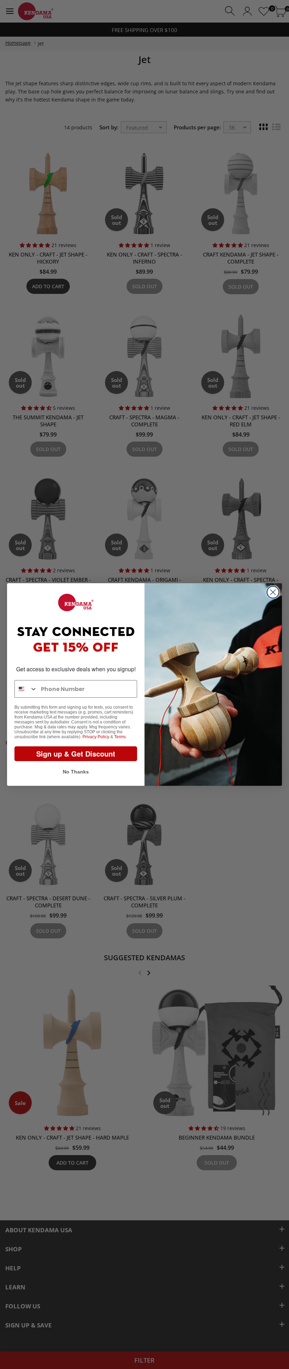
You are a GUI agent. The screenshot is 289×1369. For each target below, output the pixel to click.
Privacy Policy (95, 736)
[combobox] (26, 688)
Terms (120, 736)
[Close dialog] (273, 592)
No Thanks (76, 772)
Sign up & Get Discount (75, 753)
